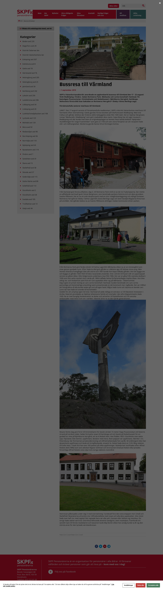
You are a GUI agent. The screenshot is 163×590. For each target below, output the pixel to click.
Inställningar (128, 585)
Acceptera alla (153, 585)
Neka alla (140, 585)
